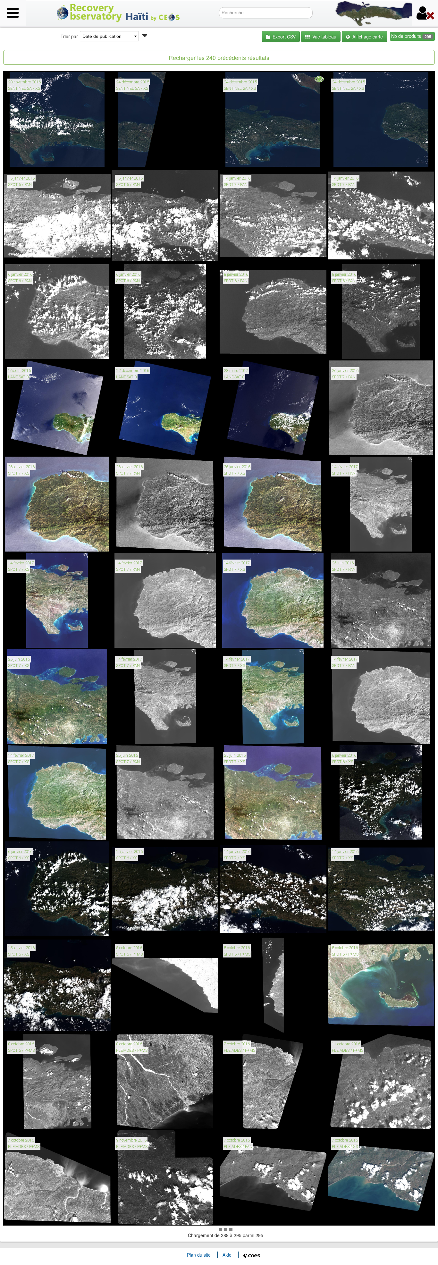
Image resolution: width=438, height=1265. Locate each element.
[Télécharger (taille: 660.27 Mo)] (136, 446)
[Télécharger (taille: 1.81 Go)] (136, 638)
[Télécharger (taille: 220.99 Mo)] (28, 542)
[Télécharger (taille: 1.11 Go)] (136, 831)
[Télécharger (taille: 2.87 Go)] (136, 1215)
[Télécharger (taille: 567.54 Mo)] (28, 157)
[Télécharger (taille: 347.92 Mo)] (136, 927)
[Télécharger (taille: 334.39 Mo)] (352, 927)
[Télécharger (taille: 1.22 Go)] (244, 350)
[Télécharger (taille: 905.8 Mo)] (136, 1023)
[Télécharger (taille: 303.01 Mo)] (28, 638)
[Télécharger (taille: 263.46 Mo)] (244, 542)
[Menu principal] (13, 13)
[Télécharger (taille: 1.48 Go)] (352, 542)
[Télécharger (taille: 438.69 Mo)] (244, 1023)
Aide (227, 1255)
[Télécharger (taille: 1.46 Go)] (136, 253)
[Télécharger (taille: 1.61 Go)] (136, 734)
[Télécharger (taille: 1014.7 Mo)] (352, 638)
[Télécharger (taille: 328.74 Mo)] (28, 927)
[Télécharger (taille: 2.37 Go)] (28, 1215)
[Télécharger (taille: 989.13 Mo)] (352, 1023)
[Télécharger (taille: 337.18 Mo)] (244, 927)
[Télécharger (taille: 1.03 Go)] (352, 734)
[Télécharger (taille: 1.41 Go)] (28, 350)
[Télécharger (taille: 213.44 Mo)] (136, 157)
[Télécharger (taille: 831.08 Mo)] (28, 446)
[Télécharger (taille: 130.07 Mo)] (352, 1215)
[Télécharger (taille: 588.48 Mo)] (244, 1215)
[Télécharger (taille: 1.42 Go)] (28, 253)
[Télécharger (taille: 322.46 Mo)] (244, 638)
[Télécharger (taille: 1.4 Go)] (352, 253)
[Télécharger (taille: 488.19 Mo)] (352, 157)
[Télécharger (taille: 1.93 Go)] (28, 1119)
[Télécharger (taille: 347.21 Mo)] (28, 1023)
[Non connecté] (425, 13)
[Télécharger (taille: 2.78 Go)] (352, 1119)
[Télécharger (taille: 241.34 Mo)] (244, 831)
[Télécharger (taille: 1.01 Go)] (352, 446)
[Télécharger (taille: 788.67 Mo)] (244, 446)
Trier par (69, 36)
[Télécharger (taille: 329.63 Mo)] (244, 734)
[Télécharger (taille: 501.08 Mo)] (352, 831)
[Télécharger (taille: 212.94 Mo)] (28, 831)
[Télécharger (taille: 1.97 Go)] (352, 350)
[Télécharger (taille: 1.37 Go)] (244, 253)
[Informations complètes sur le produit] (13, 157)
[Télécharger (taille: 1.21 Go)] (136, 542)
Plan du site (199, 1255)
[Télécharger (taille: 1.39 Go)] (244, 1119)
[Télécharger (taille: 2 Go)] (136, 350)
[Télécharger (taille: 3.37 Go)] (136, 1119)
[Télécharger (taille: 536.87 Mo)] (244, 157)
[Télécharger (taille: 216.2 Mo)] (28, 734)
